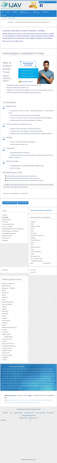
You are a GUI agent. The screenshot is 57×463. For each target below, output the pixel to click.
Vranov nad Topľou (27, 402)
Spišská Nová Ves (18, 402)
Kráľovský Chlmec (24, 400)
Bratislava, (17, 400)
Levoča (31, 400)
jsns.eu (34, 459)
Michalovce (35, 400)
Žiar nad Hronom (36, 402)
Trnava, (23, 402)
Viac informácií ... (25, 388)
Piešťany (51, 400)
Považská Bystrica (7, 402)
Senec (14, 402)
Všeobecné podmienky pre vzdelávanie (41, 210)
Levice (29, 400)
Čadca (20, 400)
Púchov (12, 402)
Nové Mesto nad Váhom (45, 400)
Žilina (40, 402)
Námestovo (39, 400)
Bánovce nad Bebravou (11, 400)
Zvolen (31, 402)
